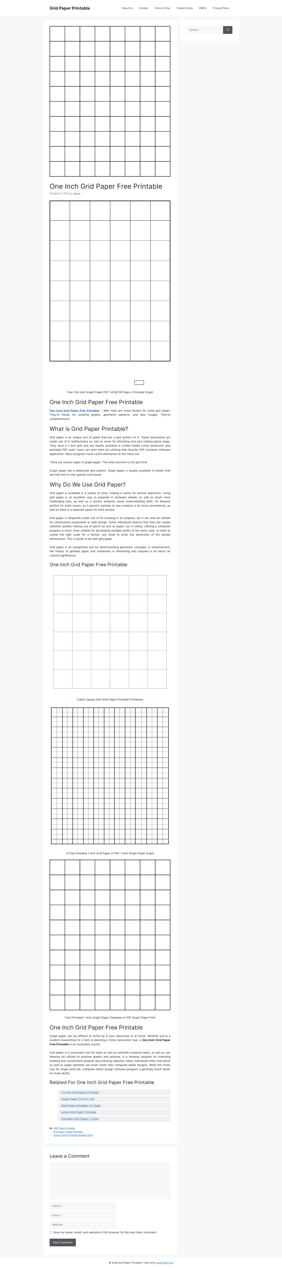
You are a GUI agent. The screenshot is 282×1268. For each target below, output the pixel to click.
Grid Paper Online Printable (67, 1131)
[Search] (227, 30)
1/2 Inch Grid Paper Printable (80, 1092)
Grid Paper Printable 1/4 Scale (81, 1105)
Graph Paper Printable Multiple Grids (73, 1135)
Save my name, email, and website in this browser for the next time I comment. (105, 1232)
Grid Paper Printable (70, 8)
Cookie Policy (185, 8)
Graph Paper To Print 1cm (78, 1098)
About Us (127, 8)
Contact (143, 8)
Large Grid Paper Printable (78, 1112)
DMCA (202, 8)
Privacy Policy (221, 8)
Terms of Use (162, 8)
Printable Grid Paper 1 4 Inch (80, 1118)
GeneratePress (164, 1262)
